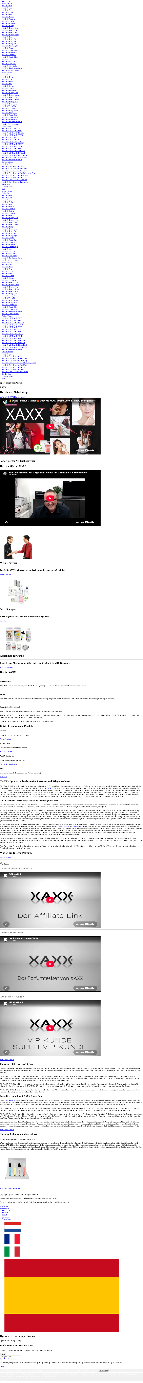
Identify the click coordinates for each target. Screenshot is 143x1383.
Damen (60, 826)
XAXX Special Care (10, 1100)
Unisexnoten (77, 826)
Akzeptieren (104, 1370)
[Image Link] (71, 545)
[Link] (71, 1191)
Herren (66, 826)
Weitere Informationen (91, 1370)
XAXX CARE (52, 788)
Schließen (3, 1380)
